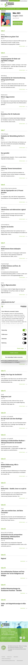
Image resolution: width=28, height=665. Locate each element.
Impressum (9, 656)
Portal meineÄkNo (5, 0)
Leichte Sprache (24, 0)
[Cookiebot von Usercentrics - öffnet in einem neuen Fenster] (20, 306)
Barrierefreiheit (20, 660)
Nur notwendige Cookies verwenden (14, 357)
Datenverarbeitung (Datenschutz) (8, 660)
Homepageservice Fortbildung (14, 0)
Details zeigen (20, 348)
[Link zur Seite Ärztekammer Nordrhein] (1, 8)
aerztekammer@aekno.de (9, 634)
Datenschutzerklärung (6, 658)
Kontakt (3, 656)
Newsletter (16, 656)
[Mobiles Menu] (1, 4)
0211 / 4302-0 (5, 632)
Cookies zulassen (14, 352)
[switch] (24, 334)
